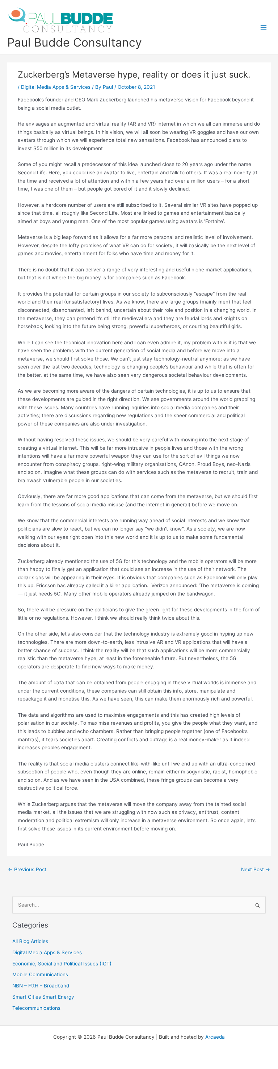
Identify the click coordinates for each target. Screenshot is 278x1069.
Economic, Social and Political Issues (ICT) (61, 964)
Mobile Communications (40, 974)
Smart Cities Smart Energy (43, 997)
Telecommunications (36, 1008)
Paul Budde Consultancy (74, 42)
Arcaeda (215, 1037)
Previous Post (27, 869)
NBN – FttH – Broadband (40, 986)
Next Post (255, 869)
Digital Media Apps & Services (55, 87)
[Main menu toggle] (263, 27)
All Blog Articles (30, 941)
